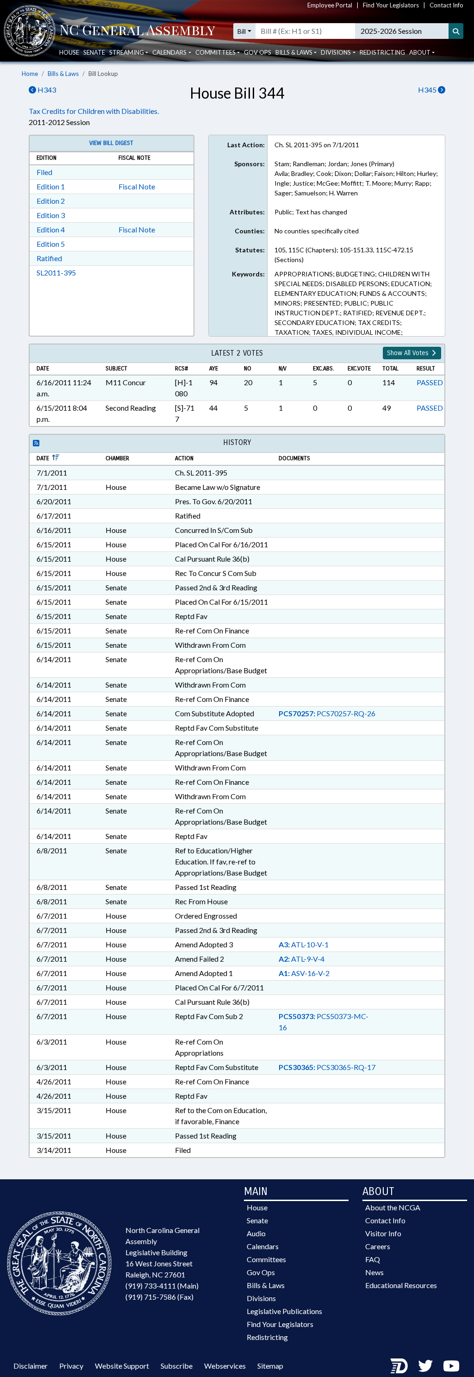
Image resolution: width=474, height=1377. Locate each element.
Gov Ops (257, 52)
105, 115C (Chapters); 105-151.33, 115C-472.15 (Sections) (343, 254)
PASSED (430, 382)
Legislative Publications (284, 1311)
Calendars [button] (169, 52)
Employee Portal (329, 5)
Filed (44, 172)
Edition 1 (51, 186)
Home (30, 73)
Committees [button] (215, 52)
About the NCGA (392, 1207)
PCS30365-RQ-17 (327, 1067)
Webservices (225, 1365)
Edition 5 (51, 243)
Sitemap (270, 1365)
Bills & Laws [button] (293, 52)
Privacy (71, 1365)
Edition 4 (51, 229)
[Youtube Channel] (451, 1366)
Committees (266, 1259)
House (69, 52)
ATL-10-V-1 (304, 944)
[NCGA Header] (137, 31)
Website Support (122, 1365)
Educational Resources (401, 1285)
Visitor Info (383, 1233)
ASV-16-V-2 (304, 973)
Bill (241, 31)
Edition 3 (51, 215)
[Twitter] (425, 1366)
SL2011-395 (56, 272)
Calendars (263, 1246)
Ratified (49, 258)
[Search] (456, 31)
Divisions (261, 1298)
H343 (46, 89)
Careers (377, 1246)
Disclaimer (30, 1365)
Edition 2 (51, 200)
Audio (256, 1233)
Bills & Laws (63, 73)
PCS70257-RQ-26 (327, 713)
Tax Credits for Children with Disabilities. (94, 110)
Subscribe (177, 1365)
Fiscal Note (136, 186)
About (419, 52)
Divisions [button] (336, 52)
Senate (94, 52)
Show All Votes (408, 353)
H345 (428, 89)
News (374, 1272)
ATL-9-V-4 (301, 958)
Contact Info (446, 5)
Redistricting (382, 52)
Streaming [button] (126, 52)
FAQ (372, 1259)
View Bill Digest (111, 143)
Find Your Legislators (391, 5)
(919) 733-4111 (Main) (162, 1285)
